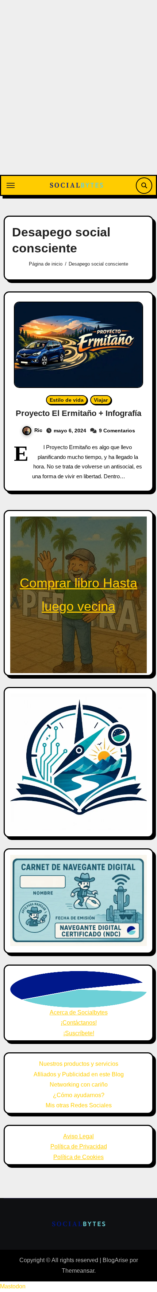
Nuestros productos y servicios (78, 1064)
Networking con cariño (79, 1084)
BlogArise (115, 1260)
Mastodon (13, 1286)
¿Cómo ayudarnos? (78, 1095)
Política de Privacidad (78, 1146)
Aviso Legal (78, 1136)
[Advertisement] (78, 93)
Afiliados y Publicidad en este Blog (79, 1074)
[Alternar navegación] (10, 185)
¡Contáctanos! (79, 1023)
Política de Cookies (78, 1157)
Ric (38, 430)
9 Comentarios (117, 430)
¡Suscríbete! (78, 1033)
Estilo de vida (67, 400)
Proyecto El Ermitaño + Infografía (78, 413)
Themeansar (78, 1271)
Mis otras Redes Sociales (79, 1105)
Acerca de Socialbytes (79, 1012)
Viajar (101, 400)
